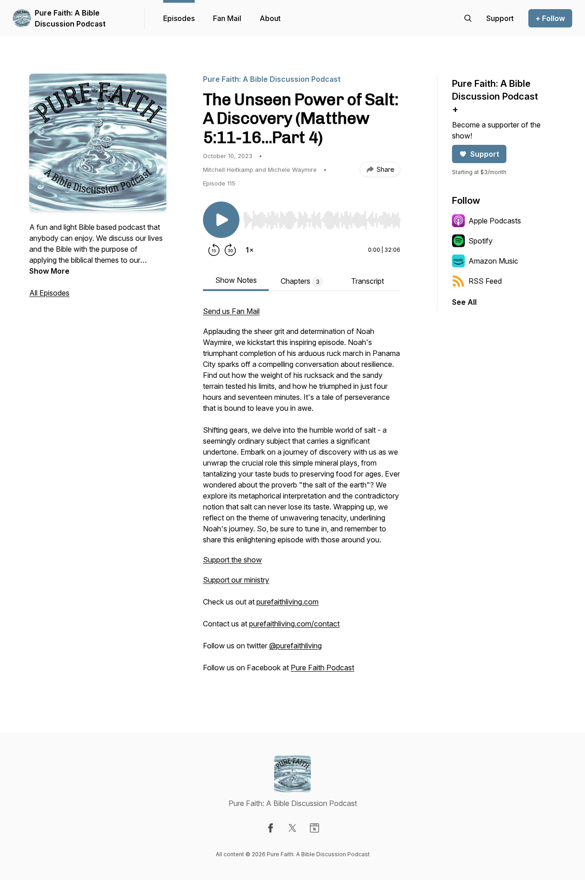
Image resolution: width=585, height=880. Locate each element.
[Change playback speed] (249, 250)
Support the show (232, 559)
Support (484, 154)
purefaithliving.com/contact (294, 623)
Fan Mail (227, 18)
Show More (49, 271)
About (270, 18)
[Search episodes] (468, 18)
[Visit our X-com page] (292, 827)
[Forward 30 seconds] (230, 250)
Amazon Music (493, 260)
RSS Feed (485, 281)
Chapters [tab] (300, 281)
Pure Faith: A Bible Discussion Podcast (70, 18)
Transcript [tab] (367, 281)
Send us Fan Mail (231, 311)
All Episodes (49, 292)
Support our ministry (236, 579)
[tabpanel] (301, 494)
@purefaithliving (295, 645)
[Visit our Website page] (314, 827)
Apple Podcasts (494, 220)
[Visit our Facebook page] (270, 827)
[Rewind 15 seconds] (213, 250)
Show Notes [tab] (236, 280)
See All (464, 302)
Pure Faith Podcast (322, 667)
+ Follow (550, 18)
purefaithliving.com (287, 601)
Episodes (179, 18)
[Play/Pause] (221, 219)
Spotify (480, 240)
